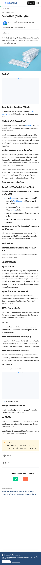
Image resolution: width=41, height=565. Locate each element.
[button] (20, 12)
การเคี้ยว (28, 125)
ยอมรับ (6, 562)
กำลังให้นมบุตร (17, 201)
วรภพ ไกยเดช (10, 28)
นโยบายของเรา (16, 562)
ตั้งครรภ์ (12, 198)
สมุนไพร (13, 210)
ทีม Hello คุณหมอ (29, 22)
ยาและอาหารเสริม (6, 8)
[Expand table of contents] (20, 33)
